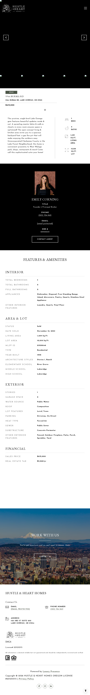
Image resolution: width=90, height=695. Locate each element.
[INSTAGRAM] (45, 686)
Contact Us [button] (45, 557)
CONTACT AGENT (45, 239)
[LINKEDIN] (51, 686)
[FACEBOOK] (39, 686)
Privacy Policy (26, 679)
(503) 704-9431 (45, 215)
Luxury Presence (51, 672)
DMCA (8, 642)
